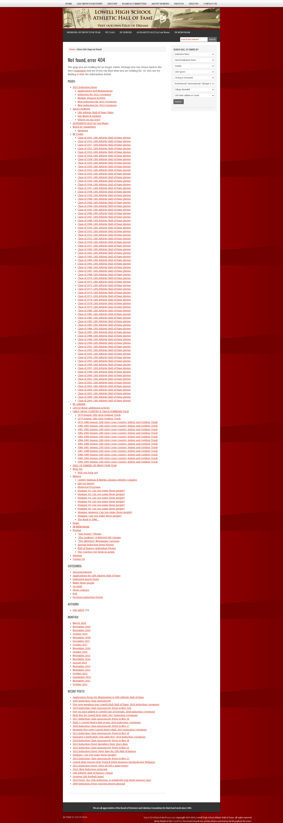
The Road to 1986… (88, 519)
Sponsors (83, 130)
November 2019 (81, 630)
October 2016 (80, 652)
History (111, 4)
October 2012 (80, 673)
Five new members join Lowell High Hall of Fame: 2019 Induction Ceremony (116, 704)
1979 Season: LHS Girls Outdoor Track (99, 415)
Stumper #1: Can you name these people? (101, 490)
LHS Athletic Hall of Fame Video (95, 112)
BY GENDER (126, 32)
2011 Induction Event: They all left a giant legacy (100, 765)
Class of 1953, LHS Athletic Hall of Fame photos (104, 238)
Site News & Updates (89, 116)
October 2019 (80, 634)
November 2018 (81, 637)
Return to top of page (75, 817)
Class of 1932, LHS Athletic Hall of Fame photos (104, 173)
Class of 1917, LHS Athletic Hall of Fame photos (104, 145)
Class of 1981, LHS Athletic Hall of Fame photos (104, 314)
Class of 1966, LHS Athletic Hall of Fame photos (104, 267)
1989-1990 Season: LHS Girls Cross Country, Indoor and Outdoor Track (118, 458)
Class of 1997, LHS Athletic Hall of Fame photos (104, 368)
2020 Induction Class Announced (92, 701)
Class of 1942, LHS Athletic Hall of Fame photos (104, 202)
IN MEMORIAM (182, 32)
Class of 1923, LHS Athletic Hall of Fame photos (104, 152)
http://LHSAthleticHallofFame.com (160, 817)
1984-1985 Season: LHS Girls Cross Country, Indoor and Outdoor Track (118, 440)
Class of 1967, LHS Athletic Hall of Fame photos (104, 271)
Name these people (83, 583)
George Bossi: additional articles (91, 408)
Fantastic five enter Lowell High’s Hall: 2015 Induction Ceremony (110, 729)
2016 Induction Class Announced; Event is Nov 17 (101, 726)
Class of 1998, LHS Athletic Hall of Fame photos (104, 371)
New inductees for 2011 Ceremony (97, 101)
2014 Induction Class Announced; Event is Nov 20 (101, 740)
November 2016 (81, 648)
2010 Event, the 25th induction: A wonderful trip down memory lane (112, 780)
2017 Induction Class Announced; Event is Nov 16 (101, 719)
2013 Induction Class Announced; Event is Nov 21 (101, 747)
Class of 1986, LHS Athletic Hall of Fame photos (104, 328)
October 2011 (80, 684)
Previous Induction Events (88, 597)
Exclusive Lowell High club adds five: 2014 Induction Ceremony (109, 737)
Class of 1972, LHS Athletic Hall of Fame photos (104, 285)
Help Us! (193, 4)
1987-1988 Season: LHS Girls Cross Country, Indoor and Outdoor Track (118, 451)
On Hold (77, 586)
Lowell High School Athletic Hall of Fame (95, 18)
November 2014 (81, 659)
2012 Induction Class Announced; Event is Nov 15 (101, 758)
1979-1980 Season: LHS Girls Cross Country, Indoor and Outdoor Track (118, 422)
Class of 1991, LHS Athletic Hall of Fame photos (104, 346)
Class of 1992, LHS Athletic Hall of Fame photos (104, 350)
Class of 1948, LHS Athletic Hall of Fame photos (104, 220)
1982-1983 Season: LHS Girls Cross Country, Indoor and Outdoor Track (118, 433)
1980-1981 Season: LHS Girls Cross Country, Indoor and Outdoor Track (118, 426)
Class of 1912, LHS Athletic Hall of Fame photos (104, 141)
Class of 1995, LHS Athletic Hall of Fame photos (104, 361)
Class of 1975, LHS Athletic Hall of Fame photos (104, 296)
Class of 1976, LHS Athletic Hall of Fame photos (104, 299)
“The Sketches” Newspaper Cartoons (98, 541)
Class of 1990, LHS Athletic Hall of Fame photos (104, 343)
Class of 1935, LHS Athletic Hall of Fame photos (104, 177)
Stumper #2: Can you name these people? (101, 494)
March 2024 (79, 623)
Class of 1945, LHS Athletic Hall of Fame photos (104, 209)
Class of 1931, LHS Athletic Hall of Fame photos (104, 170)
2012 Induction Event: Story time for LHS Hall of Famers (104, 751)
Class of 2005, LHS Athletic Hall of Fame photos (104, 393)
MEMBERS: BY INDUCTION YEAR (83, 32)
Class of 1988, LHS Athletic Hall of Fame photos (104, 335)
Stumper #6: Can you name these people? (101, 508)
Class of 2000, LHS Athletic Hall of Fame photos (104, 375)
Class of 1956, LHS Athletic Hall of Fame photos (104, 242)
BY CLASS (110, 32)
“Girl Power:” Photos (89, 534)
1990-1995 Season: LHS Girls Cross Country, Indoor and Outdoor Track (118, 462)
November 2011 (81, 680)
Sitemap (77, 555)
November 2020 (81, 626)
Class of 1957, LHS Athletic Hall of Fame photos (104, 245)
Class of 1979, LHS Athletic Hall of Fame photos (104, 307)
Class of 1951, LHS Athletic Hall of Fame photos (104, 231)
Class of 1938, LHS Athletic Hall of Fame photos (104, 191)
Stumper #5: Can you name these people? (101, 505)
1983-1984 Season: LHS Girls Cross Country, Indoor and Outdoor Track (118, 436)
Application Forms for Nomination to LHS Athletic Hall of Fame (108, 697)
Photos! (178, 4)
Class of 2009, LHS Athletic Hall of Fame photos (104, 400)
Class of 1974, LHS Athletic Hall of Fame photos (104, 292)
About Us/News (159, 4)
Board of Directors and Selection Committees (141, 808)
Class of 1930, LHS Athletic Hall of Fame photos (104, 166)
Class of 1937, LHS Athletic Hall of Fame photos (104, 188)
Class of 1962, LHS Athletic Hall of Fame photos (104, 256)
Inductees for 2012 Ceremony (94, 94)
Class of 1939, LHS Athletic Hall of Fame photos (104, 195)
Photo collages (81, 590)
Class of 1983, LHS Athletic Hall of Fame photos (104, 321)
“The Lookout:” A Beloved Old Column (99, 537)
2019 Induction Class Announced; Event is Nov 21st (102, 708)
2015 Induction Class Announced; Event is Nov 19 (101, 733)
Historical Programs (89, 487)
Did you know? (86, 483)
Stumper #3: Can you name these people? (101, 498)
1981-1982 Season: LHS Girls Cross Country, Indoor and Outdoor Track (118, 429)
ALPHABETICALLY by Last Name (153, 32)
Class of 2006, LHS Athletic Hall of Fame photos (104, 397)
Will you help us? (88, 472)
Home (68, 3)
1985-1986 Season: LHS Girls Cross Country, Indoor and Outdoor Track (118, 444)
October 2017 (80, 644)
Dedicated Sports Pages (86, 579)
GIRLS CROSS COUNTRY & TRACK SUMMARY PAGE (101, 411)
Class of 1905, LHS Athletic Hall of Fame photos (104, 137)
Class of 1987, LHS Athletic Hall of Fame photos (104, 332)
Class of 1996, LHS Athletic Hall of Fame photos (104, 364)
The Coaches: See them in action (96, 552)
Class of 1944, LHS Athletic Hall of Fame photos (104, 206)
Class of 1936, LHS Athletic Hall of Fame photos (104, 181)
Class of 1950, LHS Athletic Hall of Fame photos (104, 227)
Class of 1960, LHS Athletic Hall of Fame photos (104, 249)
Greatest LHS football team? (88, 776)
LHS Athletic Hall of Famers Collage (93, 773)
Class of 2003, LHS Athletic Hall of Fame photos (104, 386)
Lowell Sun (177, 821)
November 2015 (81, 655)
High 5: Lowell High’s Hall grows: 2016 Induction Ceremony (107, 722)
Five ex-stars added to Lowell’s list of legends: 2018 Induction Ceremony (114, 711)
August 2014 (80, 662)
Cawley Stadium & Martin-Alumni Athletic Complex (107, 480)
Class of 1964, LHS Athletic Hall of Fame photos (104, 260)
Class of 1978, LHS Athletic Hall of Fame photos (104, 303)
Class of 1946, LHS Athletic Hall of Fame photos (104, 213)
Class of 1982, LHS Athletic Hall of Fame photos (104, 317)
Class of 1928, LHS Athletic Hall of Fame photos (104, 159)
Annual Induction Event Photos (96, 544)
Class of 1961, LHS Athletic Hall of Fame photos (104, 253)
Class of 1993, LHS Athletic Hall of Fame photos (104, 353)
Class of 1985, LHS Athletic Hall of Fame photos (104, 325)
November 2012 (81, 670)
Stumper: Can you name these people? (100, 516)
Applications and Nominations (95, 91)
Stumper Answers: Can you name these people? (105, 512)
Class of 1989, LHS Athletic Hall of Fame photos (104, 339)
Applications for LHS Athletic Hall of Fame (97, 575)
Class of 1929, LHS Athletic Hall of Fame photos (104, 163)
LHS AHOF (78, 610)
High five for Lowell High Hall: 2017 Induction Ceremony (105, 715)
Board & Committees (133, 4)
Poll (75, 593)
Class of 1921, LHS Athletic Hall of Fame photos (104, 148)
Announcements (82, 572)
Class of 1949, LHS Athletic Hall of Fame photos (104, 224)
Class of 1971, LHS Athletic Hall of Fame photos (104, 281)
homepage (80, 70)
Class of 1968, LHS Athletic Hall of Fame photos (104, 274)
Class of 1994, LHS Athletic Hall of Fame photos (104, 357)
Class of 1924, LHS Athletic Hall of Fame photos (104, 155)
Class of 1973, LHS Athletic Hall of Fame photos (104, 289)
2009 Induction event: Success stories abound (99, 783)
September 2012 (82, 677)
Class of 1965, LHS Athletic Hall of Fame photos (104, 263)
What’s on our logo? (89, 119)
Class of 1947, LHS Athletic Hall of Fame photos (104, 217)
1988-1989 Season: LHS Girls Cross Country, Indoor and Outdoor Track (118, 454)
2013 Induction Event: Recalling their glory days (100, 744)
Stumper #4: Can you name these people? (101, 501)
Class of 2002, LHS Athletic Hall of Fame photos (104, 382)
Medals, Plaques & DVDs (91, 98)
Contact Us (210, 3)
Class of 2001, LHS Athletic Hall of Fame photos (104, 379)
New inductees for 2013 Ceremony (97, 105)
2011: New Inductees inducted (90, 769)
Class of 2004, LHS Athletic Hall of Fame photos (104, 389)
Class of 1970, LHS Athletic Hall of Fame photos (104, 278)
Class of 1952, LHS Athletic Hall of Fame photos (104, 235)
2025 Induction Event (89, 4)
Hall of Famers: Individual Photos (97, 548)
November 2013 (81, 666)
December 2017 (81, 641)
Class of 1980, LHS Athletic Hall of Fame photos (104, 310)
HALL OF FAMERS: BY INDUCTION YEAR (95, 465)
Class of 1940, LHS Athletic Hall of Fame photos (104, 199)
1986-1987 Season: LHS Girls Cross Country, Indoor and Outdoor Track (118, 447)
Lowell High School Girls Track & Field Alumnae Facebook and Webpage (114, 762)
